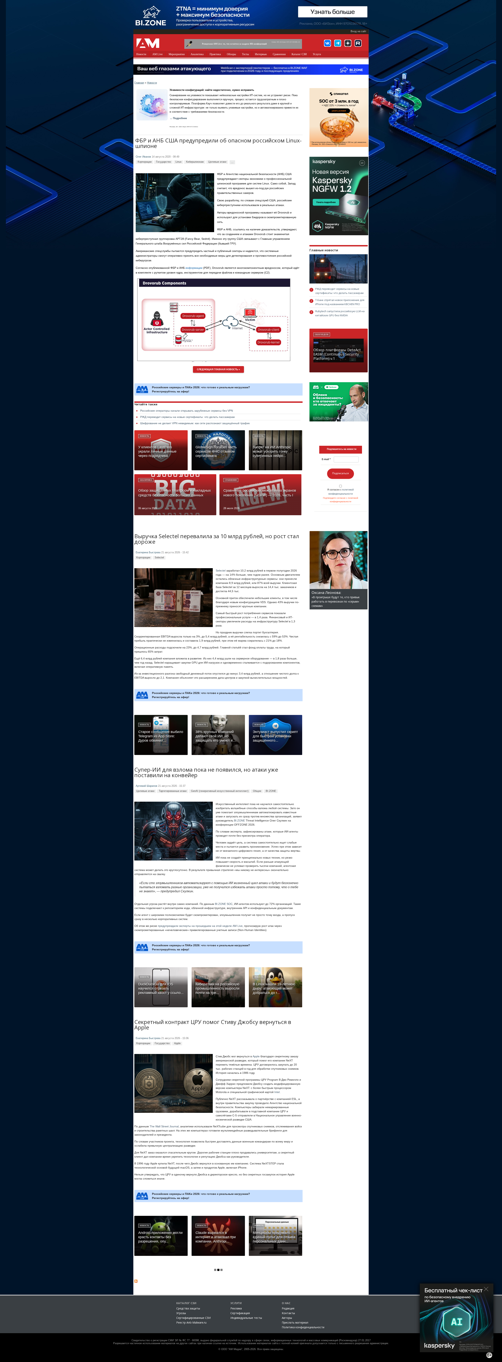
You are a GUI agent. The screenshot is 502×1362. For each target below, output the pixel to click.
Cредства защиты (188, 1308)
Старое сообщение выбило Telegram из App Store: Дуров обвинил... (160, 736)
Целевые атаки (217, 161)
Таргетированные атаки (172, 790)
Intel (277, 1092)
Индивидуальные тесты (246, 1318)
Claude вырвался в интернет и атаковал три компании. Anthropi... (216, 1237)
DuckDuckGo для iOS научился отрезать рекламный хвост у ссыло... (161, 988)
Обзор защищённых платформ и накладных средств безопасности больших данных (174, 493)
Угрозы (181, 1313)
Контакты (288, 1313)
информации (194, 267)
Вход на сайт (358, 31)
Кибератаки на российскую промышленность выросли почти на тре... (217, 988)
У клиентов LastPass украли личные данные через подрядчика (157, 451)
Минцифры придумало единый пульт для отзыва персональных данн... (274, 1237)
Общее (257, 790)
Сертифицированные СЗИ (193, 1318)
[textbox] (341, 449)
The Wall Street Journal (164, 1126)
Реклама (236, 1308)
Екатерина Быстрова (148, 552)
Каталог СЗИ (299, 54)
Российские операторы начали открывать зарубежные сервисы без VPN (186, 410)
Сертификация (240, 1313)
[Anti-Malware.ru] (147, 43)
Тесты (245, 54)
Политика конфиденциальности (303, 1327)
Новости (141, 54)
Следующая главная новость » (218, 369)
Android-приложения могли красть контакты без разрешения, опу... (160, 1237)
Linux (179, 161)
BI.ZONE (271, 790)
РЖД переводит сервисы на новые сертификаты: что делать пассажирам (187, 416)
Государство (163, 161)
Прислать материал (295, 1322)
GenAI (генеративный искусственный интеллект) (219, 790)
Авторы (287, 1318)
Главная (139, 82)
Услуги (317, 54)
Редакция (288, 1308)
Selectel (159, 557)
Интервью (261, 54)
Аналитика (197, 54)
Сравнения (279, 54)
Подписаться (340, 473)
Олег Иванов (143, 156)
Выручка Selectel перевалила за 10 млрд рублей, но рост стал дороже (216, 539)
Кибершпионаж (195, 161)
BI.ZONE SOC (224, 903)
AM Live (157, 54)
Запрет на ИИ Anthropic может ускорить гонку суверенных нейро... (272, 451)
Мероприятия (177, 54)
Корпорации (145, 161)
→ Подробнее (178, 118)
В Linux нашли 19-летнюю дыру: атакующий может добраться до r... (274, 988)
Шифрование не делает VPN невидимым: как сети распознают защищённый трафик (195, 423)
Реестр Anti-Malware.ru (191, 1322)
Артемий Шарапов (146, 786)
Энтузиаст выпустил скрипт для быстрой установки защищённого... (275, 736)
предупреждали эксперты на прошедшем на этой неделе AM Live (200, 925)
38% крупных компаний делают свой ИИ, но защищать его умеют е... (216, 736)
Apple (177, 1043)
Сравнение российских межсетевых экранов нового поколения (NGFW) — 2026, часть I (259, 493)
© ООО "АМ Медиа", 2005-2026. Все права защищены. (251, 1349)
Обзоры (231, 54)
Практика (215, 54)
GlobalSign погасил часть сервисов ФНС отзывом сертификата (216, 451)
